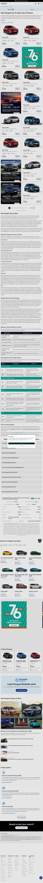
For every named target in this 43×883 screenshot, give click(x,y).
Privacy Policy (25, 439)
